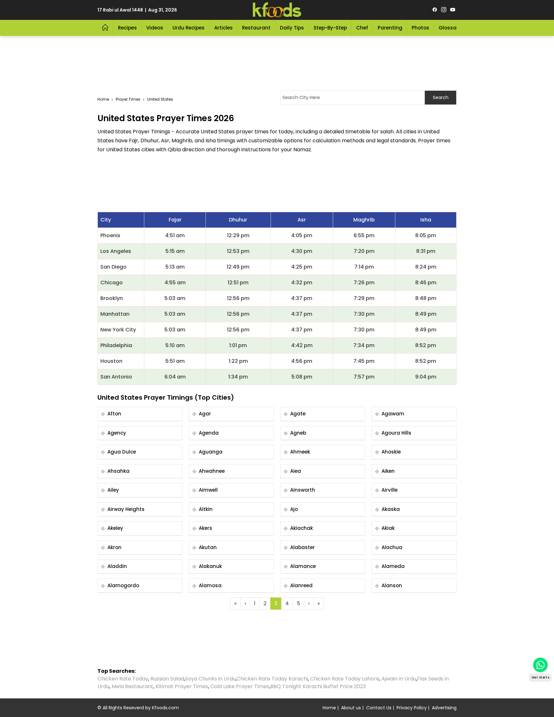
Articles (223, 27)
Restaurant (256, 27)
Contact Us (378, 707)
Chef (362, 27)
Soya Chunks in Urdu (210, 678)
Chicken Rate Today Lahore (344, 678)
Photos (420, 27)
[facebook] (435, 10)
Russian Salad (167, 678)
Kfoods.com (165, 707)
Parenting (390, 27)
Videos (154, 27)
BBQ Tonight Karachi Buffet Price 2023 (318, 686)
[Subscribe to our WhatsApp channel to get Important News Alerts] (540, 665)
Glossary (450, 27)
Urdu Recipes (188, 27)
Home (103, 99)
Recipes (127, 27)
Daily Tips (292, 27)
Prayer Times (128, 99)
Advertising (444, 707)
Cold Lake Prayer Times (239, 686)
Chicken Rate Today (122, 678)
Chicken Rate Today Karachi (272, 678)
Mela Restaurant (132, 686)
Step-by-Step (330, 27)
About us (351, 707)
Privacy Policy (412, 707)
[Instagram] (444, 10)
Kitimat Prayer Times (181, 686)
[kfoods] (277, 10)
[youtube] (452, 10)
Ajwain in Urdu (399, 678)
